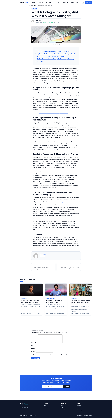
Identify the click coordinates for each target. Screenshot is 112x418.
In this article (38, 49)
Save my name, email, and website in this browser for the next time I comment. (53, 355)
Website (33, 351)
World (72, 2)
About (78, 415)
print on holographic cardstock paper (64, 202)
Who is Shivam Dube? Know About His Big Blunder (54, 301)
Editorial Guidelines (84, 415)
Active (24, 2)
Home (21, 5)
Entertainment (49, 2)
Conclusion (40, 61)
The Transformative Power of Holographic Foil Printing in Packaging (55, 59)
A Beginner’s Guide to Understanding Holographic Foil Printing (53, 51)
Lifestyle (25, 5)
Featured (63, 409)
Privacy (90, 415)
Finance (62, 405)
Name (32, 345)
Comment (34, 342)
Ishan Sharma (49, 313)
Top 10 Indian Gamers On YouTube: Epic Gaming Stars (53, 113)
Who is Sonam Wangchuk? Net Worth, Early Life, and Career (30, 301)
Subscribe (88, 2)
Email (32, 348)
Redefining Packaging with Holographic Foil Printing (51, 56)
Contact (77, 2)
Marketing (79, 409)
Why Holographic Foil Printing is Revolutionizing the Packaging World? (56, 54)
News (57, 2)
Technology (65, 2)
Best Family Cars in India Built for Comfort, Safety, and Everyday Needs (80, 302)
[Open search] (83, 2)
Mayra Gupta (24, 313)
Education (40, 2)
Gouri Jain (38, 20)
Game (78, 407)
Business (33, 2)
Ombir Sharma (74, 313)
